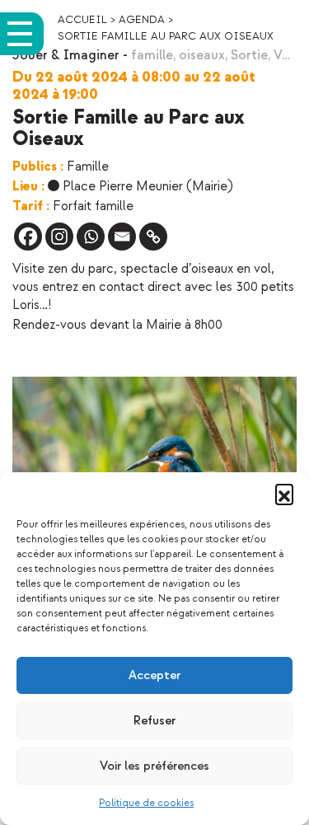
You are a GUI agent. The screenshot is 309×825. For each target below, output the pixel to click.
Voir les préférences (154, 766)
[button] (284, 493)
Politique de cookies (146, 803)
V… (282, 55)
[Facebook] (28, 237)
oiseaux (202, 55)
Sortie (249, 55)
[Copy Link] (153, 237)
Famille (88, 167)
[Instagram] (59, 237)
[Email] (122, 237)
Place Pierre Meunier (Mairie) (148, 187)
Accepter (154, 675)
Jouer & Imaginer (65, 55)
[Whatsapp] (91, 237)
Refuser (154, 721)
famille (152, 55)
